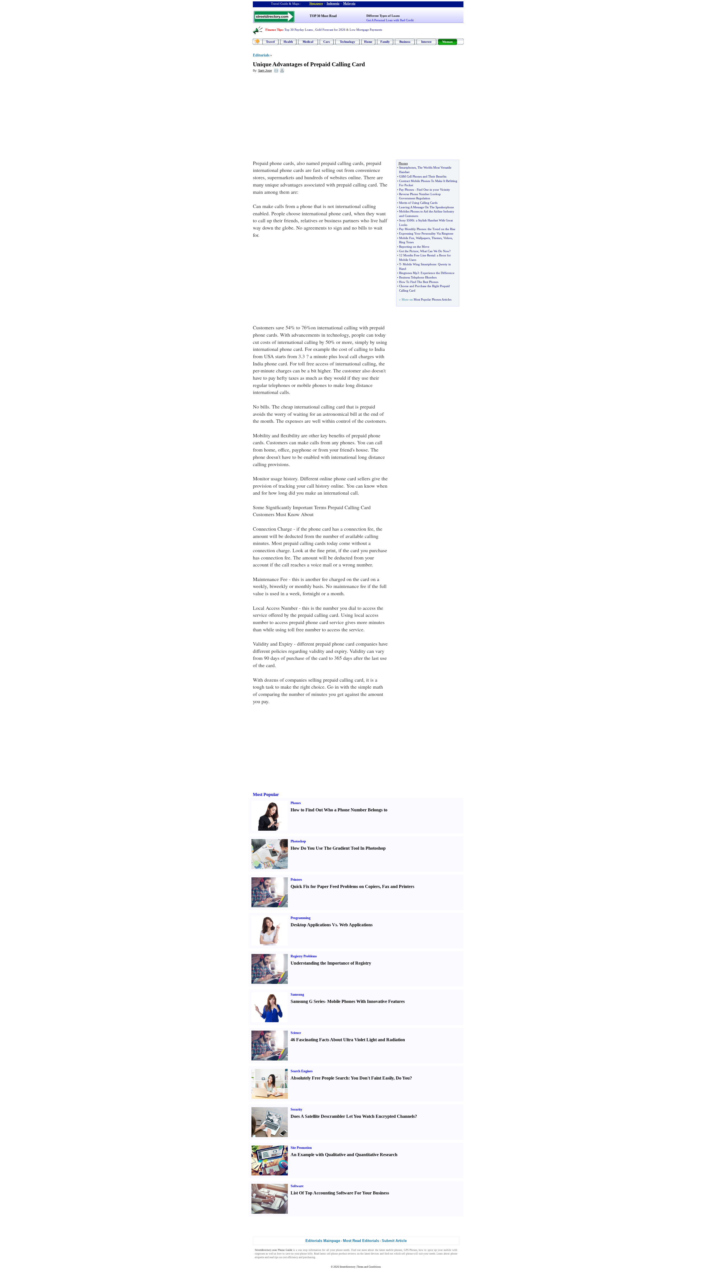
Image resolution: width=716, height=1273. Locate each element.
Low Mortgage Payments (366, 29)
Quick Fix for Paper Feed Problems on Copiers (335, 886)
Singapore (316, 3)
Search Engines (302, 1071)
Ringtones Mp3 (409, 273)
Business (404, 41)
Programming (300, 918)
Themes (437, 238)
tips (276, 1257)
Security (296, 1109)
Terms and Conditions (369, 1266)
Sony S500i (406, 220)
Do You (403, 1078)
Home (368, 41)
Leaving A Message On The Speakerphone (426, 207)
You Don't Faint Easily (372, 1078)
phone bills (306, 1253)
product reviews (347, 1253)
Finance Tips (273, 29)
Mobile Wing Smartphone (419, 264)
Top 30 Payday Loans (298, 29)
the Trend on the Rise (441, 229)
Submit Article (394, 1241)
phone (339, 1250)
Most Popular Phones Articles (432, 299)
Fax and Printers (398, 886)
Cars (326, 41)
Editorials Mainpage (322, 1241)
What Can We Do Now (434, 251)
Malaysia (349, 3)
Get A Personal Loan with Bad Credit (390, 20)
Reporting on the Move (414, 246)
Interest (426, 41)
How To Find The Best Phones (418, 282)
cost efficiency (290, 1257)
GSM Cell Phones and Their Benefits (422, 176)
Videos (447, 238)
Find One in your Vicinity (433, 189)
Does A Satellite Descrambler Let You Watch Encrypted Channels (353, 1116)
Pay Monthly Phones (412, 229)
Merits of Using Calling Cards (418, 202)
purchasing (309, 1257)
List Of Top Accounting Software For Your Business (340, 1193)
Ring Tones (406, 242)
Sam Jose (265, 70)
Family (385, 41)
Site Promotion (301, 1148)
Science (296, 1033)
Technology (347, 41)
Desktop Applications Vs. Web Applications (332, 924)
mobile (447, 1250)
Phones (296, 803)
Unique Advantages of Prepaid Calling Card (309, 64)
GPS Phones (410, 1250)
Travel (270, 41)
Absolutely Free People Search (319, 1078)
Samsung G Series (308, 1001)
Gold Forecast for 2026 (330, 29)
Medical (308, 41)
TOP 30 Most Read (323, 16)
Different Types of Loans (383, 15)
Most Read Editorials (361, 1241)
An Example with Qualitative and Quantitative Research (344, 1154)
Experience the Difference (437, 273)
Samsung (297, 994)
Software (297, 1186)
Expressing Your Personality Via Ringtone (426, 233)
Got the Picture (408, 251)
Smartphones (407, 167)
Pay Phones (406, 189)
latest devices (371, 1253)
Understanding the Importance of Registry (331, 963)
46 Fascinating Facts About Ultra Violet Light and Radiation (348, 1039)
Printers (296, 880)
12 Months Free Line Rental (417, 255)
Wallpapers (423, 238)
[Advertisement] (298, 118)
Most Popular (266, 794)
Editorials (261, 55)
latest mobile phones (390, 1250)
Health (288, 41)
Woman (447, 41)
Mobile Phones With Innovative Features (366, 1001)
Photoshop (298, 841)
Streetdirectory (347, 1266)
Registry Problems (304, 956)
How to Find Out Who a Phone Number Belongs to (339, 809)
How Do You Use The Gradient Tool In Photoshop (338, 848)
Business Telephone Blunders (418, 277)
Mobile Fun (406, 238)
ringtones (260, 1253)
